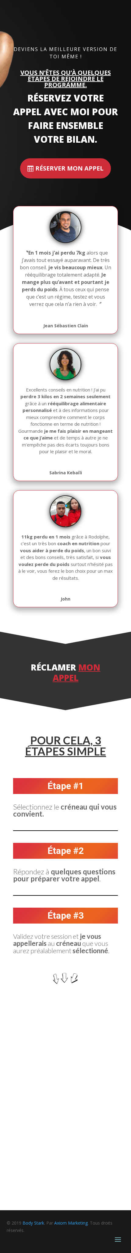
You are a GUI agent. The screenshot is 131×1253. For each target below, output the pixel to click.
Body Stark (33, 1223)
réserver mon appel (69, 168)
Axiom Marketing (71, 1223)
